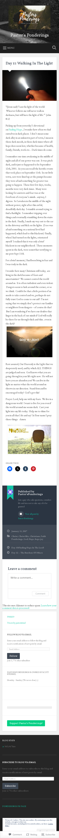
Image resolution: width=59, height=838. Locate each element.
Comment (40, 593)
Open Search (53, 48)
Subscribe (10, 785)
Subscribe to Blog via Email (19, 762)
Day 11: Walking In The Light (29, 63)
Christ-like (24, 536)
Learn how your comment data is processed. (29, 607)
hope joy (39, 539)
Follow (13, 655)
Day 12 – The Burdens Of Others (27, 552)
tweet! (10, 617)
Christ (14, 536)
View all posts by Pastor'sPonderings (28, 516)
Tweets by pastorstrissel (16, 622)
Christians (35, 536)
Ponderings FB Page (14, 806)
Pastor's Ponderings (29, 35)
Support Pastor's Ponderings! (26, 723)
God (26, 539)
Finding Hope (15, 129)
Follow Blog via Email (19, 634)
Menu (11, 48)
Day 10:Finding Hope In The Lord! (27, 547)
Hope (31, 539)
